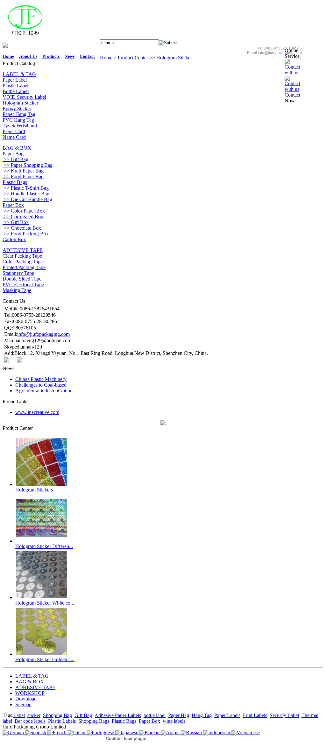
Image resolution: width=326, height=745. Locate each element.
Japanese (129, 732)
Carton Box (14, 239)
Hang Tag (202, 715)
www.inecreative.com (37, 412)
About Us (28, 56)
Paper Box (13, 205)
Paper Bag (13, 153)
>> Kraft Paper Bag (23, 170)
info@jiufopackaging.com (43, 334)
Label (19, 715)
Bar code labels (30, 721)
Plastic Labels (62, 721)
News (69, 56)
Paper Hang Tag (19, 114)
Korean (152, 732)
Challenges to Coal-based (41, 385)
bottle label (155, 715)
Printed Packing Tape (24, 267)
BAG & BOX (141, 48)
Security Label (284, 715)
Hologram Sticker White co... (44, 603)
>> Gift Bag (15, 159)
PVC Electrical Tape (23, 284)
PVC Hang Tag (18, 120)
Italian (79, 732)
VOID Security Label (24, 97)
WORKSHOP (194, 48)
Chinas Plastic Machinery (41, 379)
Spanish (38, 732)
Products (51, 56)
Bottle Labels (16, 91)
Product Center (133, 57)
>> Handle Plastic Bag (26, 193)
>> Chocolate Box (22, 228)
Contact (87, 56)
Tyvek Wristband (20, 125)
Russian (194, 732)
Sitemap (23, 704)
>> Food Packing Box (26, 233)
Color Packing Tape (23, 261)
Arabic (173, 732)
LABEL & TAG (117, 48)
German (16, 732)
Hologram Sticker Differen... (44, 546)
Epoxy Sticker (17, 108)
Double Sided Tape (22, 278)
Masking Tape (17, 290)
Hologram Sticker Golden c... (44, 659)
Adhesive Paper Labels (118, 715)
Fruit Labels (255, 715)
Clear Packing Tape (22, 256)
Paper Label (15, 80)
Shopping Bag (57, 715)
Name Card (14, 137)
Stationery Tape (18, 273)
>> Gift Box (16, 222)
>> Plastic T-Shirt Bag (26, 188)
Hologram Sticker (174, 57)
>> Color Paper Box (24, 210)
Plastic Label (15, 85)
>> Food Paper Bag (23, 176)
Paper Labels (227, 715)
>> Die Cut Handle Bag (27, 199)
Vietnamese (248, 732)
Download (26, 698)
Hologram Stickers (34, 489)
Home (8, 56)
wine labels (174, 721)
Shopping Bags (93, 721)
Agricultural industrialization (44, 390)
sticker (33, 715)
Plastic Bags (15, 182)
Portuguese (103, 732)
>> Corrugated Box (23, 216)
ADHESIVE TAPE (167, 48)
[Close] (300, 56)
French (60, 732)
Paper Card (14, 131)
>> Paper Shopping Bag (28, 165)
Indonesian (219, 732)
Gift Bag (83, 715)
